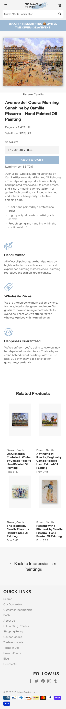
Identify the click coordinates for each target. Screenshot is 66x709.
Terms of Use (11, 647)
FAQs (6, 615)
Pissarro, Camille (33, 94)
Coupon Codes (12, 637)
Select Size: (12, 142)
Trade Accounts (13, 642)
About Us (9, 620)
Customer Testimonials (17, 609)
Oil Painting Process (16, 626)
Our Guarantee (12, 604)
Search (7, 599)
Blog (6, 658)
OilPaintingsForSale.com (24, 692)
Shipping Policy (13, 631)
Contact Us (10, 664)
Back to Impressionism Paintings (34, 566)
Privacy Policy (12, 653)
